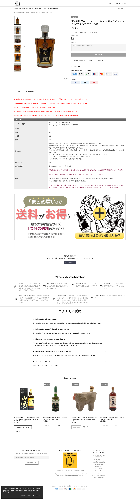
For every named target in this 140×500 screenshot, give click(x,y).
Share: (73, 79)
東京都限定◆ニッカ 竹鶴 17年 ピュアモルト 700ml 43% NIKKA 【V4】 (112, 418)
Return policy (98, 471)
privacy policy (98, 468)
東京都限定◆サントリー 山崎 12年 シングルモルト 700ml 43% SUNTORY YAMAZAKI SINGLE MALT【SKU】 (26, 419)
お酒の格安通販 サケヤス (17, 3)
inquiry (98, 473)
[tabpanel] (27, 409)
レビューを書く (70, 262)
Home (15, 12)
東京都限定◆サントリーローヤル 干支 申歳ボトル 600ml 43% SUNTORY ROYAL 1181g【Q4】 (84, 419)
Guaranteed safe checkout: (81, 70)
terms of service (98, 459)
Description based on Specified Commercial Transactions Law (99, 462)
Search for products (98, 477)
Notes (73, 42)
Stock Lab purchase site (98, 475)
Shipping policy (98, 466)
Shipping (81, 32)
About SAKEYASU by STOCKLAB (99, 456)
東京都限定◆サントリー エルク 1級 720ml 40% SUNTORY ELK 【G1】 (55, 418)
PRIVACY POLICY (26, 495)
